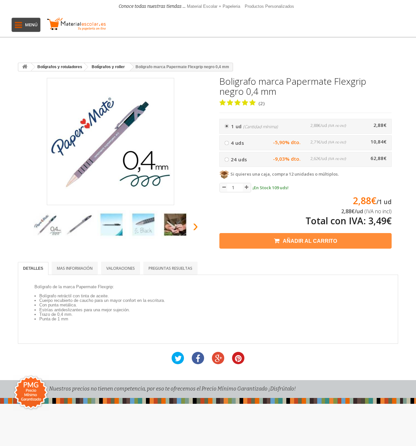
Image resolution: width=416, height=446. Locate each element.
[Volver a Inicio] (25, 67)
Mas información (75, 268)
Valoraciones (120, 268)
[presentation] (25, 227)
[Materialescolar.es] (76, 24)
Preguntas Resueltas (170, 268)
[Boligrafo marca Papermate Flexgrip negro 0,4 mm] (47, 224)
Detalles (33, 268)
